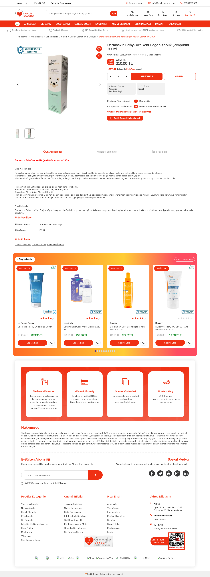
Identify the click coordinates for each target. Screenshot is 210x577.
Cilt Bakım (46, 24)
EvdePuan (130, 69)
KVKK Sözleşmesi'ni (34, 483)
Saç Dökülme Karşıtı (31, 540)
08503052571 (190, 3)
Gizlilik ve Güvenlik (73, 520)
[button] (17, 84)
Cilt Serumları (27, 520)
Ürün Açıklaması (52, 151)
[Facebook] (152, 473)
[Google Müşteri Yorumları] (98, 546)
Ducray (158, 323)
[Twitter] (160, 473)
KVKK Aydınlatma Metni (75, 524)
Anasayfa (23, 36)
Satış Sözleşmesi (72, 512)
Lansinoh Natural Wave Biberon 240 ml (82, 328)
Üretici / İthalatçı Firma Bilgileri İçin (129, 111)
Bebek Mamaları (29, 512)
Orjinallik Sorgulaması (75, 528)
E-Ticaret (95, 574)
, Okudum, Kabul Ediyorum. (46, 483)
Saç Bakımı (101, 24)
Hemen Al (180, 76)
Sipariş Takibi (114, 524)
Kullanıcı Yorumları (107, 151)
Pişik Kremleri (27, 516)
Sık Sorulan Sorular (74, 532)
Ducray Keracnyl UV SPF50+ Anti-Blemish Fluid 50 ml (172, 328)
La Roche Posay (26, 323)
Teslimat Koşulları (73, 504)
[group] (59, 84)
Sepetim (111, 520)
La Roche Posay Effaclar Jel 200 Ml (35, 326)
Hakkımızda (22, 3)
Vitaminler (26, 536)
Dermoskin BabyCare (42, 244)
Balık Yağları (27, 528)
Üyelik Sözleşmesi (73, 508)
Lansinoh (68, 323)
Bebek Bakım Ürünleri (56, 36)
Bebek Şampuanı (23, 244)
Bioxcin (113, 323)
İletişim (110, 532)
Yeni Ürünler (113, 508)
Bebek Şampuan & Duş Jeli (83, 36)
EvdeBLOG (39, 3)
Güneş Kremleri (82, 24)
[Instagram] (177, 473)
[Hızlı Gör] (52, 343)
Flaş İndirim (58, 244)
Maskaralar (27, 532)
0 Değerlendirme (153, 54)
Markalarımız (113, 528)
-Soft (88, 574)
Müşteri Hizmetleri (116, 516)
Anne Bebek (30, 24)
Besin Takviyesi (143, 24)
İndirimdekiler (114, 512)
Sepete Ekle (147, 76)
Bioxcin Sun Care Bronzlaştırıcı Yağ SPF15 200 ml (127, 328)
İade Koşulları (159, 151)
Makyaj (159, 24)
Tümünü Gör (174, 24)
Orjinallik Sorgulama (61, 3)
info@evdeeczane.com (163, 3)
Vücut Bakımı (63, 24)
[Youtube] (169, 473)
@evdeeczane (136, 3)
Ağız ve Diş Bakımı (121, 24)
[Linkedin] (186, 473)
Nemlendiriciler (28, 508)
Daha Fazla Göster (184, 259)
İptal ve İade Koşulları (75, 516)
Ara (114, 13)
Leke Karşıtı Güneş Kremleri (34, 524)
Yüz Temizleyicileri (30, 504)
